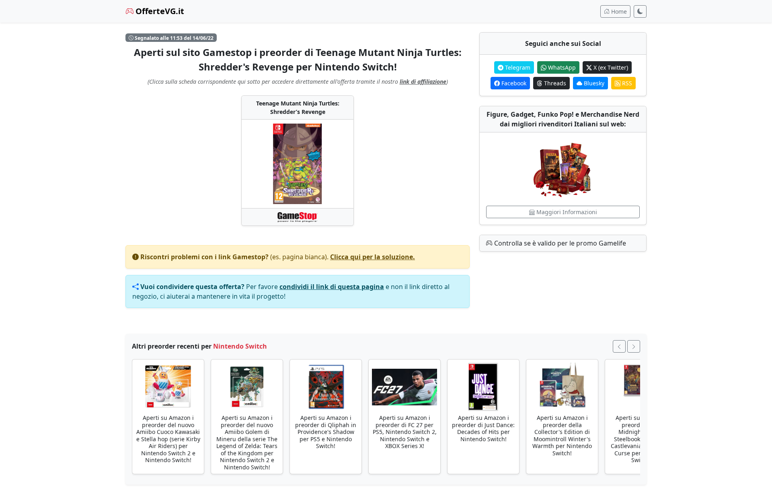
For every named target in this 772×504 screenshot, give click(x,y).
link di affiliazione (423, 81)
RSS (626, 83)
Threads (554, 83)
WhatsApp (561, 67)
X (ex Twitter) (610, 67)
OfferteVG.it (158, 11)
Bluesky (593, 83)
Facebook (513, 83)
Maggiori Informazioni (566, 212)
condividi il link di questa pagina (331, 286)
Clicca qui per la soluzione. (372, 256)
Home (618, 11)
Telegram (516, 67)
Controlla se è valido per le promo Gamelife (559, 243)
